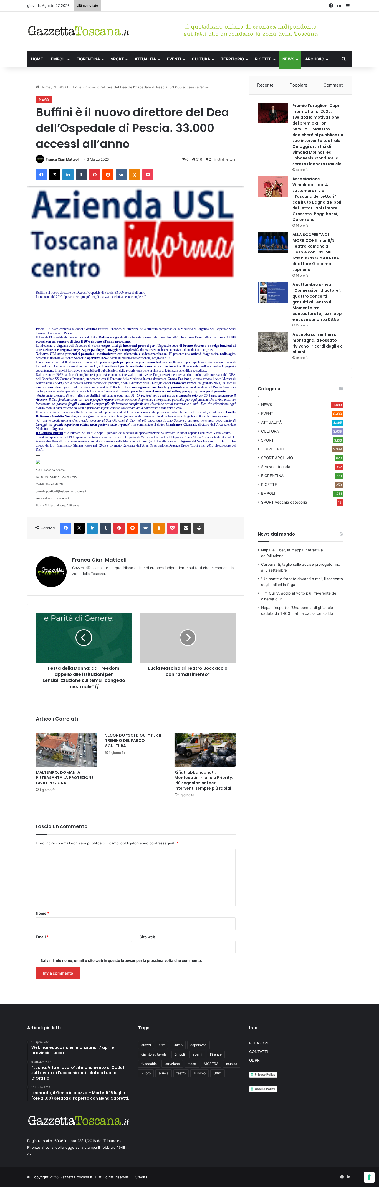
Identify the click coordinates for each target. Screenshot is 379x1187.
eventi (197, 1054)
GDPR (254, 1060)
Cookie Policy (265, 1089)
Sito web (147, 937)
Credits (141, 1177)
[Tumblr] (81, 174)
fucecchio (149, 1064)
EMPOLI (58, 59)
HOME (37, 59)
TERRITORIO (232, 59)
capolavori (198, 1045)
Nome (42, 913)
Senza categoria (275, 467)
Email (42, 937)
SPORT (117, 59)
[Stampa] (198, 528)
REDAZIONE (260, 1043)
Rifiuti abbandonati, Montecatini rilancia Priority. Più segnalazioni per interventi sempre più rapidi (204, 780)
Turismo (199, 1073)
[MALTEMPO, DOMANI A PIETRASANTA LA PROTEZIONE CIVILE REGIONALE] (66, 750)
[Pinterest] (94, 174)
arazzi (146, 1045)
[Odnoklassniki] (134, 174)
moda (192, 1064)
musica (231, 1064)
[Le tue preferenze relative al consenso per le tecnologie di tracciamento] (369, 1177)
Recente (265, 85)
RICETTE (263, 59)
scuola (163, 1073)
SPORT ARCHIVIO (277, 458)
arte (162, 1045)
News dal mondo (276, 534)
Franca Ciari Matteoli (62, 159)
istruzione (172, 1064)
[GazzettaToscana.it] (78, 31)
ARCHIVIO (314, 59)
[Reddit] (107, 174)
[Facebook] (41, 174)
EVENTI (174, 59)
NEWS (288, 59)
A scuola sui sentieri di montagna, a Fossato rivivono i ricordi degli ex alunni (317, 343)
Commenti (334, 85)
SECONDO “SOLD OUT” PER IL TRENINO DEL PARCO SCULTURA (133, 740)
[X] (54, 174)
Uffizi (217, 1073)
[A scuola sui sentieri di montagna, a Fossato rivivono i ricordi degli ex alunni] (273, 342)
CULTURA (201, 59)
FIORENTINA (88, 59)
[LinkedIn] (68, 174)
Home (44, 87)
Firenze (216, 1054)
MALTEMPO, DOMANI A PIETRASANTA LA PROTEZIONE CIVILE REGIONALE (64, 778)
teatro (181, 1073)
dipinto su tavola (154, 1054)
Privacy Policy (265, 1074)
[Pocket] (147, 174)
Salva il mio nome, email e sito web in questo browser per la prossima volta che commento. (121, 960)
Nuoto (146, 1073)
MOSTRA (211, 1064)
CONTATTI (258, 1051)
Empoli (180, 1054)
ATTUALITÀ (145, 59)
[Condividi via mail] (185, 528)
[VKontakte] (121, 174)
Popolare (298, 85)
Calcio (178, 1045)
